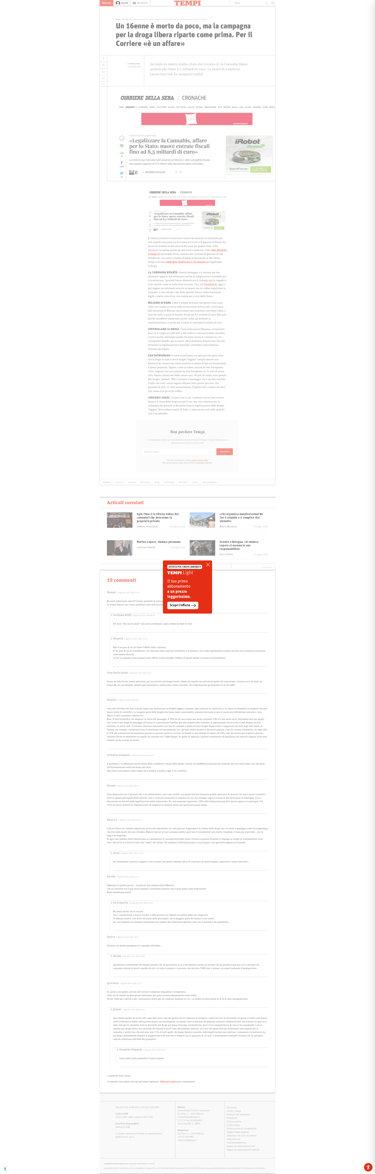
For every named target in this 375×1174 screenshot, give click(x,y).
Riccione (183, 482)
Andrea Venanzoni (147, 526)
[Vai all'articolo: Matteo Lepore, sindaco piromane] (119, 549)
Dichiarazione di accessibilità (241, 1128)
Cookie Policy (233, 1125)
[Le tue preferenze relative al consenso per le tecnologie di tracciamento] (5, 1169)
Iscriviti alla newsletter (238, 1114)
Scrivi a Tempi (234, 1111)
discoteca (145, 482)
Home (118, 19)
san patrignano (210, 482)
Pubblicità (232, 1118)
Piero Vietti (226, 554)
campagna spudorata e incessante (185, 262)
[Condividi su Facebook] (103, 58)
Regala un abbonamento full (241, 1146)
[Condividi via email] (103, 78)
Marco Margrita (228, 526)
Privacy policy (234, 1121)
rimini (195, 482)
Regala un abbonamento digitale (243, 1150)
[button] (103, 84)
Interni (125, 19)
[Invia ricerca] (266, 3)
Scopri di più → (267, 567)
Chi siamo (232, 1107)
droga (157, 482)
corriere (132, 482)
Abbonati (106, 3)
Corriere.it (210, 284)
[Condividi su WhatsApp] (103, 72)
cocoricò (119, 482)
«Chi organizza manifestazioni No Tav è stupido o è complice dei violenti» (241, 518)
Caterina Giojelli (146, 547)
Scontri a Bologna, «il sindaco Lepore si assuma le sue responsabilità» (239, 545)
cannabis (106, 482)
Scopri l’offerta (180, 605)
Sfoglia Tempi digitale (238, 1132)
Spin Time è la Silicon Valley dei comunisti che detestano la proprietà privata (158, 518)
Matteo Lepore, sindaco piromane (159, 542)
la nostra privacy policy (199, 460)
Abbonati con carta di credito (241, 1135)
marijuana (169, 482)
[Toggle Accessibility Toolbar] (368, 1167)
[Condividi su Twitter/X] (103, 65)
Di (133, 64)
